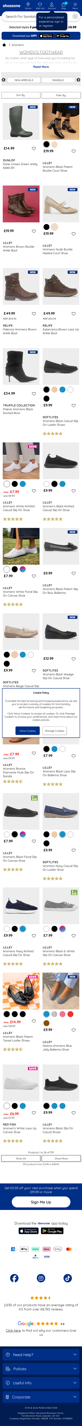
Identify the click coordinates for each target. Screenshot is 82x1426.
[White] (70, 390)
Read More (41, 67)
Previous (3, 80)
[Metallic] (54, 1014)
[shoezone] (11, 6)
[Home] (4, 45)
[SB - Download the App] (41, 36)
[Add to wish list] (33, 148)
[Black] (46, 227)
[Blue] (62, 390)
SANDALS (58, 80)
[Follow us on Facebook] (14, 1278)
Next (78, 80)
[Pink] (62, 1014)
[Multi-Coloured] (23, 569)
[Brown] (46, 1023)
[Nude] (54, 144)
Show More (61, 1158)
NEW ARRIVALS (24, 80)
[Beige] (54, 390)
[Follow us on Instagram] (41, 1278)
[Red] (70, 1014)
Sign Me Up (41, 1202)
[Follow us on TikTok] (67, 1278)
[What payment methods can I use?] (41, 1253)
